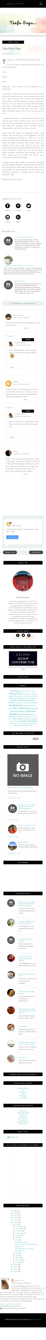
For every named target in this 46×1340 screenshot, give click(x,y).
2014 (15, 1222)
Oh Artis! (23, 1092)
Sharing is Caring (15, 717)
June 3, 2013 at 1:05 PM (21, 317)
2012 (15, 1264)
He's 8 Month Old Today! (24, 1249)
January (18, 1262)
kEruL (15, 451)
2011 (15, 1267)
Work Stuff (28, 725)
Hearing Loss (20, 703)
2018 (15, 1213)
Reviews (34, 714)
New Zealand (23, 842)
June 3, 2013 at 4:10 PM (21, 384)
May (16, 1253)
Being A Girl (15, 693)
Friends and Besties (19, 700)
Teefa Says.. (23, 22)
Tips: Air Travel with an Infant (26, 1244)
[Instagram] (29, 635)
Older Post (36, 552)
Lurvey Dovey (31, 702)
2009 (15, 1271)
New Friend (19, 281)
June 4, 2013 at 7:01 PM (23, 345)
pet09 (15, 382)
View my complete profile (10, 1304)
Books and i (27, 694)
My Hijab (23, 1116)
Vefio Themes (35, 1319)
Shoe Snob (23, 1124)
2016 (15, 1217)
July (16, 1237)
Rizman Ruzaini (23, 1122)
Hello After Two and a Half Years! (20, 788)
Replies (10, 336)
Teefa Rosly (20, 343)
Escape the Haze (21, 1242)
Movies (26, 706)
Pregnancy (20, 711)
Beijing (34, 691)
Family (20, 698)
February (18, 1260)
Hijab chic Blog (23, 1113)
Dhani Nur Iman (20, 696)
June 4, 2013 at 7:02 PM (23, 416)
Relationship (25, 714)
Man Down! (19, 1246)
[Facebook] (18, 635)
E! (23, 1090)
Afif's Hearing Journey (24, 237)
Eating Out (13, 698)
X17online (23, 1097)
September (19, 1233)
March (17, 1258)
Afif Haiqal (14, 691)
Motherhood (16, 705)
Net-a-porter (23, 1118)
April (17, 1255)
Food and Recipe (30, 698)
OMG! (23, 1094)
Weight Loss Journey (15, 723)
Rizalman (23, 1120)
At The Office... (25, 691)
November (19, 1229)
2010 (15, 1269)
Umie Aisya (18, 315)
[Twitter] (23, 635)
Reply (25, 328)
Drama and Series (32, 696)
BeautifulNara (23, 1088)
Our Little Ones (21, 708)
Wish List (25, 723)
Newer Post (10, 552)
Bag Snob (23, 1111)
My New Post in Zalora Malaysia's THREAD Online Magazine (26, 806)
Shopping (27, 717)
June (17, 1240)
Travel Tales (17, 719)
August (18, 1235)
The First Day (20, 1251)
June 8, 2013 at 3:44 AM (21, 454)
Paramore (23, 1096)
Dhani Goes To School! (27, 825)
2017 (15, 1215)
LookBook (23, 1114)
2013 (15, 1224)
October (18, 1231)
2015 (15, 1220)
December (19, 1226)
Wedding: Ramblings (28, 721)
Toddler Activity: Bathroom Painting (19, 265)
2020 (15, 1211)
